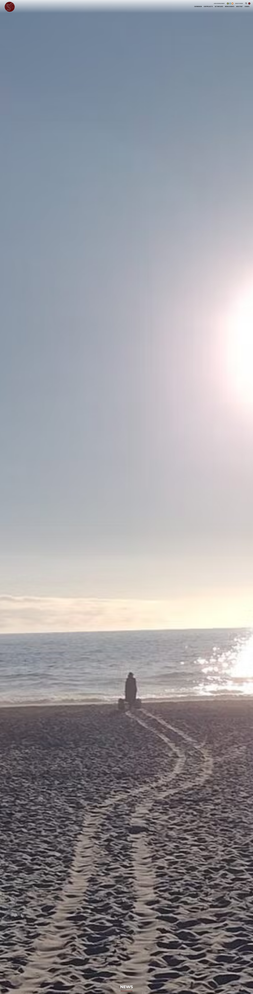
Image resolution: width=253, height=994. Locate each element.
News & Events (229, 6)
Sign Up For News (239, 3)
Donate (247, 6)
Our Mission (198, 6)
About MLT (239, 6)
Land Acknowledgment (219, 3)
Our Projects (208, 6)
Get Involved (219, 6)
